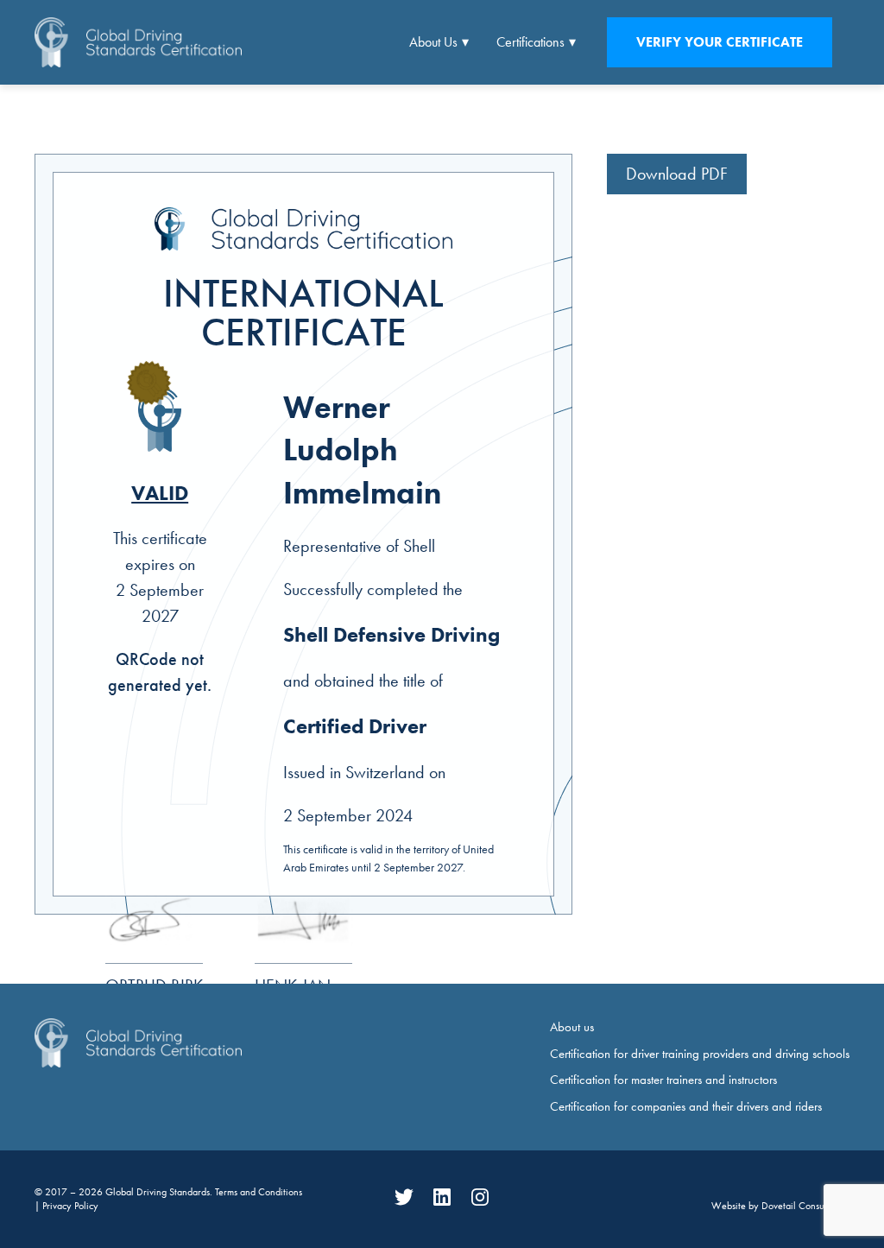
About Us (433, 42)
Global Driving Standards (157, 1192)
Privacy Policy (70, 1206)
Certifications (530, 42)
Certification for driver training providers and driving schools (699, 1053)
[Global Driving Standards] (138, 42)
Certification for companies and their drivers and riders (686, 1106)
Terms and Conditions (258, 1192)
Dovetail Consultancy (805, 1206)
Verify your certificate (719, 42)
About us (572, 1027)
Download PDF (677, 173)
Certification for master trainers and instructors (663, 1079)
